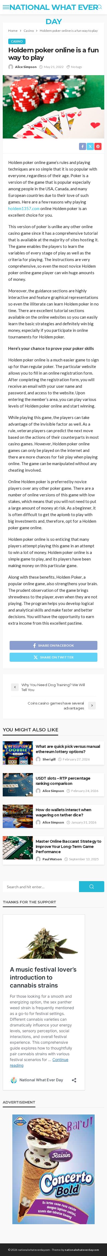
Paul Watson (52, 859)
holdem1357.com (24, 208)
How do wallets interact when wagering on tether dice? (63, 812)
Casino (17, 41)
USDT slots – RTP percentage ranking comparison (63, 781)
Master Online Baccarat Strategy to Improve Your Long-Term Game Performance (68, 846)
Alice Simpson (25, 67)
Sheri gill (49, 759)
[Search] (99, 7)
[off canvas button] (6, 7)
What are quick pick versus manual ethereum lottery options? (68, 749)
